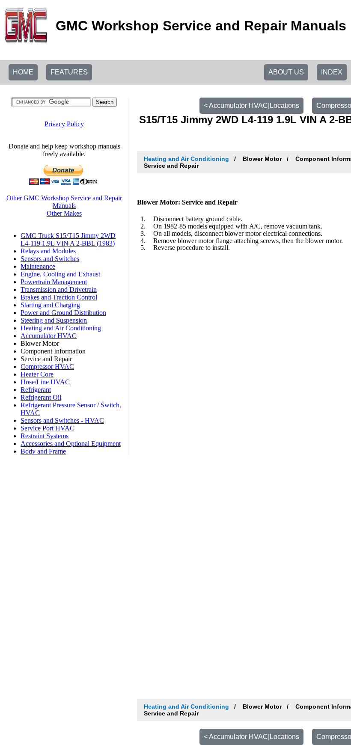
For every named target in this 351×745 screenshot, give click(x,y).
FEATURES (69, 72)
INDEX (331, 72)
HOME (23, 72)
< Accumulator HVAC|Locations (251, 105)
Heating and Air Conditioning (186, 158)
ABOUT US (286, 72)
